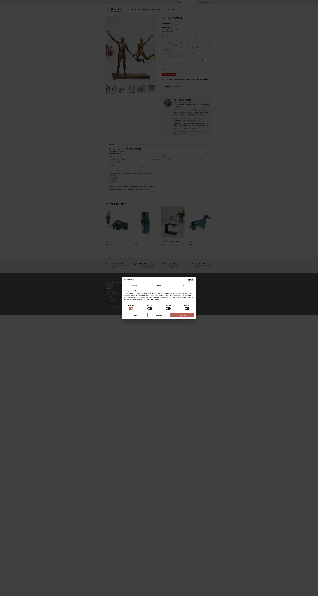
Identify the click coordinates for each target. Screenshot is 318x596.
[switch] (149, 308)
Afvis (135, 315)
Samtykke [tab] (134, 285)
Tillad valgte (159, 315)
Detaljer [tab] (159, 285)
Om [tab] (184, 285)
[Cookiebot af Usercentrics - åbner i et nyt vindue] (187, 280)
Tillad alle (183, 315)
